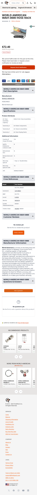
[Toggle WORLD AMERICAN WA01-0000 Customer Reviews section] (33, 216)
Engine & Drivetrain (25, 8)
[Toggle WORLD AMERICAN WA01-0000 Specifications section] (33, 110)
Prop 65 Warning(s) (23, 323)
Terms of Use (9, 463)
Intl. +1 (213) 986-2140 (12, 480)
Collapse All (18, 84)
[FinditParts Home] (6, 3)
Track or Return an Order (13, 473)
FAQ (7, 449)
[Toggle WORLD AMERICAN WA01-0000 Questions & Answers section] (33, 280)
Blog (7, 445)
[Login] (27, 3)
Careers (8, 447)
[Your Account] (27, 3)
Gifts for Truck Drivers (12, 434)
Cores (7, 414)
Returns (8, 417)
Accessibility (9, 468)
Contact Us (9, 454)
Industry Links (10, 427)
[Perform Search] (23, 3)
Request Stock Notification (18, 67)
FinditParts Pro (10, 424)
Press (7, 452)
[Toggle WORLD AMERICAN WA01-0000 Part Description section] (33, 90)
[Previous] (16, 357)
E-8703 (17, 197)
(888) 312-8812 (10, 478)
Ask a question (18, 290)
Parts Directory (10, 429)
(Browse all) (19, 365)
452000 (17, 208)
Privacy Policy (9, 465)
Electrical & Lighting (9, 8)
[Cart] (35, 3)
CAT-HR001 (18, 191)
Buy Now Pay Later (11, 431)
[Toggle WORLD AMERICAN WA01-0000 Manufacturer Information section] (33, 242)
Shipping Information (12, 419)
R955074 (17, 200)
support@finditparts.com (13, 475)
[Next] (20, 357)
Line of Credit (9, 422)
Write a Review (16, 21)
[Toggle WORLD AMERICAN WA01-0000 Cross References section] (33, 178)
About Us (8, 442)
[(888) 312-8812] (31, 3)
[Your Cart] (35, 3)
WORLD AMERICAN (8, 99)
